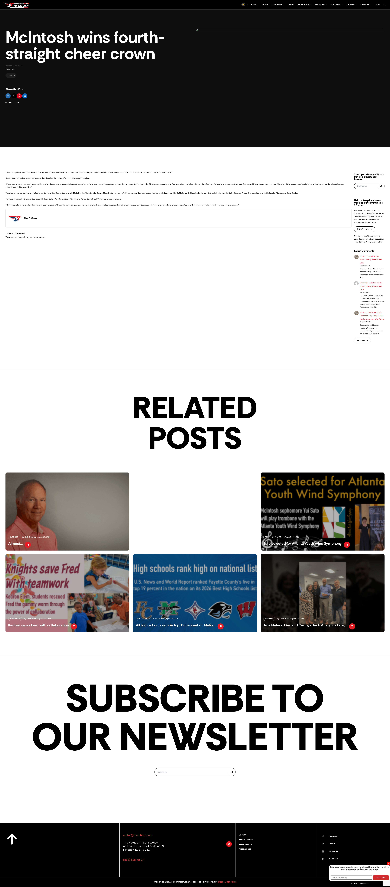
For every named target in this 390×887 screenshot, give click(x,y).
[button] (257, 5)
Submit (381, 186)
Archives (350, 5)
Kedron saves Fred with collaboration (38, 625)
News (253, 5)
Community (277, 5)
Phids (362, 256)
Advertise (364, 5)
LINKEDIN (332, 844)
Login (377, 5)
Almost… (15, 543)
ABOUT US (243, 835)
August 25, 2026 (292, 537)
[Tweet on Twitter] (14, 96)
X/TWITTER (333, 859)
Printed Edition (246, 840)
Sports (265, 5)
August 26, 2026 (44, 537)
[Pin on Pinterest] (19, 96)
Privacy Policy (245, 844)
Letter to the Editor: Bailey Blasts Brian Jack (371, 259)
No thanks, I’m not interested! (359, 883)
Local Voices (303, 5)
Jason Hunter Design (227, 882)
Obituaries (320, 5)
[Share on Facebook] (8, 96)
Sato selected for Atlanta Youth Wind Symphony (302, 543)
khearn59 (364, 283)
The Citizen (10, 69)
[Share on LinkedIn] (24, 96)
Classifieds (335, 5)
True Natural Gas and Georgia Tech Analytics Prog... (305, 625)
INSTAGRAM (333, 851)
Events (291, 5)
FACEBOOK (333, 836)
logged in (22, 237)
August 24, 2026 (297, 618)
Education (11, 75)
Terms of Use (245, 849)
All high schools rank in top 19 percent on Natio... (175, 625)
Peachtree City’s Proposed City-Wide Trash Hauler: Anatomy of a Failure (372, 315)
